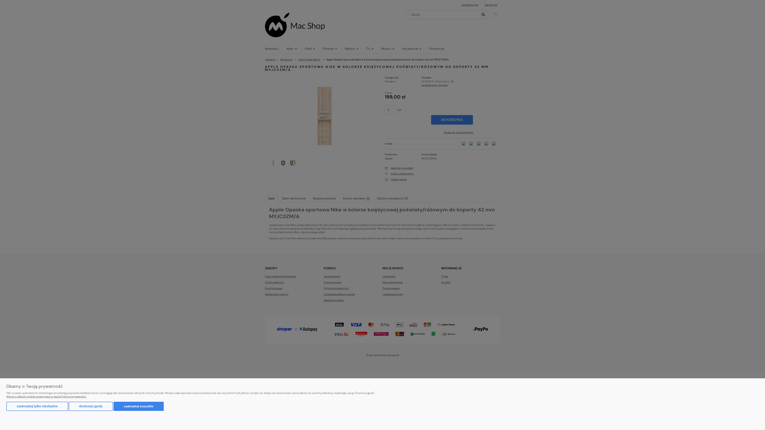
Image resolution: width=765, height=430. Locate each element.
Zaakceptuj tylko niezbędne (37, 406)
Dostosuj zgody (91, 406)
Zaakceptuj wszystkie (138, 406)
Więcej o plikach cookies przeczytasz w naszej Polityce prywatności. (46, 396)
